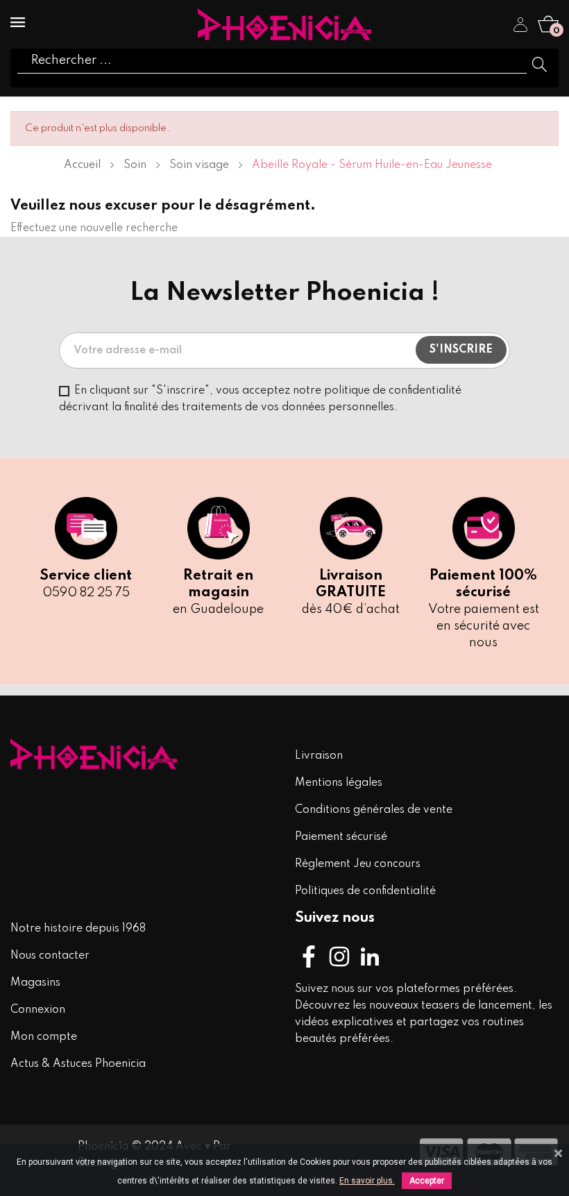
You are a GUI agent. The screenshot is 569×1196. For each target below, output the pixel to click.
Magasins (35, 982)
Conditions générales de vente (373, 810)
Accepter (426, 1181)
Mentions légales (338, 783)
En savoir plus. (367, 1181)
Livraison (319, 755)
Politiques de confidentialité (365, 891)
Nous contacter (50, 955)
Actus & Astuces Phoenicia (78, 1064)
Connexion (37, 1010)
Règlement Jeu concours (358, 864)
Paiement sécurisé (341, 837)
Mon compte (43, 1037)
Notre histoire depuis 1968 (78, 928)
